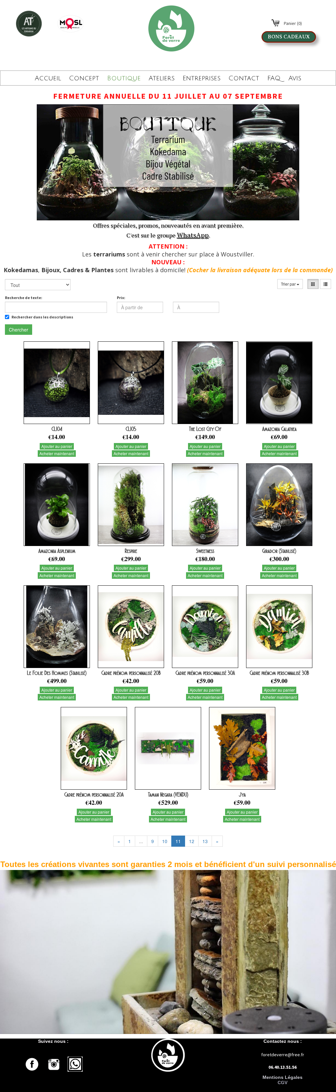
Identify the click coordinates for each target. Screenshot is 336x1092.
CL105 (131, 429)
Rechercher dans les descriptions (42, 316)
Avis (294, 78)
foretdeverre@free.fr (282, 1055)
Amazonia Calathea (279, 429)
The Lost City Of (205, 429)
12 (191, 841)
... (141, 841)
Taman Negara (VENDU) (168, 794)
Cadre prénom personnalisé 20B (131, 673)
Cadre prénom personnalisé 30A (205, 673)
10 (164, 841)
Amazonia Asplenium (56, 551)
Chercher (18, 329)
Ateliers (162, 78)
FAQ (274, 78)
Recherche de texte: (23, 297)
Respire (131, 551)
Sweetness (205, 551)
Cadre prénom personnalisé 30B (279, 673)
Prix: (121, 297)
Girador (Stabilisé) (279, 551)
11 (178, 841)
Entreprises (201, 78)
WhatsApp (193, 235)
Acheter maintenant (56, 453)
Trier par (289, 284)
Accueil (48, 78)
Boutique (124, 78)
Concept (84, 78)
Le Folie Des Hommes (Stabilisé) (57, 673)
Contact (243, 78)
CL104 (57, 429)
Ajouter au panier (56, 446)
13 (205, 841)
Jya (242, 794)
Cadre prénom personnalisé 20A (94, 794)
